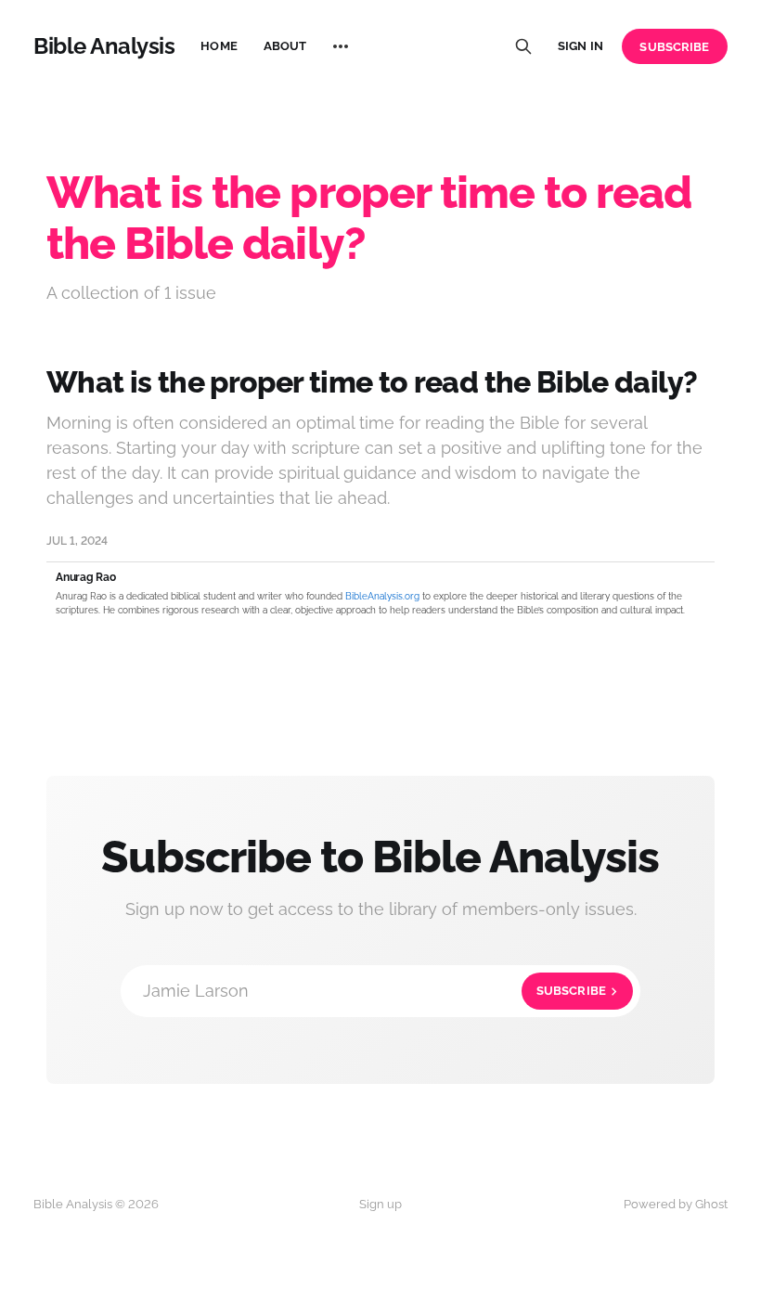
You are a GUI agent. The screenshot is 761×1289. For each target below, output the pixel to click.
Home (219, 46)
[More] (341, 46)
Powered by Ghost (676, 1204)
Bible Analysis (103, 46)
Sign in (580, 46)
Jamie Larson (374, 990)
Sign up (380, 1204)
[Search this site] (523, 46)
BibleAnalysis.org (382, 596)
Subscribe (674, 47)
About (285, 46)
